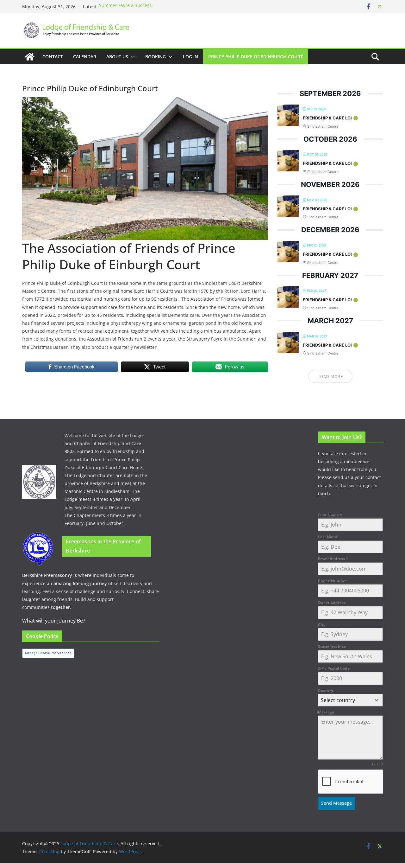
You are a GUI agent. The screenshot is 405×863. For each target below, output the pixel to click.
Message (326, 712)
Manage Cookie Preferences (48, 653)
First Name (330, 515)
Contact (52, 57)
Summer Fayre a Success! (126, 6)
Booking (155, 57)
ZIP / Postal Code (334, 668)
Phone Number (332, 581)
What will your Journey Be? (53, 620)
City (322, 624)
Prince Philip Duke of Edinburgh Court (255, 57)
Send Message (336, 803)
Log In (190, 57)
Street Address (332, 602)
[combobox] (350, 700)
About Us (117, 57)
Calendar (84, 57)
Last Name (328, 537)
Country (325, 690)
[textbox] (344, 700)
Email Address (333, 558)
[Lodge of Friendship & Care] (29, 56)
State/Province (332, 646)
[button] (131, 56)
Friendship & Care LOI (327, 117)
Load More (330, 376)
